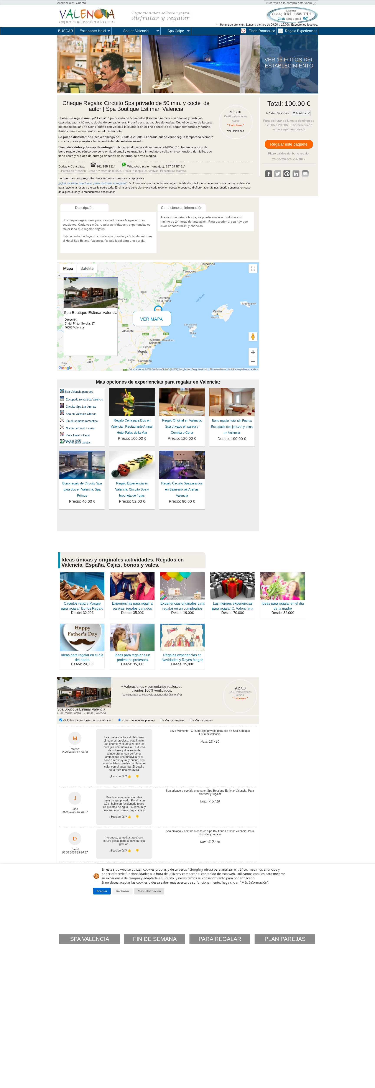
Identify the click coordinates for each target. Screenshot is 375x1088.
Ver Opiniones (235, 131)
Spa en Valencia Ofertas (81, 413)
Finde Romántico (262, 31)
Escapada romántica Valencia (84, 399)
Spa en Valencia (136, 31)
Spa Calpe (176, 31)
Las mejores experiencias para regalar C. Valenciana (232, 606)
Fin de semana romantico (82, 421)
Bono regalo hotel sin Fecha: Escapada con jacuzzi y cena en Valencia (232, 427)
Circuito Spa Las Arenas (81, 406)
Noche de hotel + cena (80, 428)
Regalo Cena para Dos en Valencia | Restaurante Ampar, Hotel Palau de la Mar (132, 426)
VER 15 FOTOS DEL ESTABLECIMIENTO (289, 63)
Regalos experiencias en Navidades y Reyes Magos (182, 657)
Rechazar (122, 891)
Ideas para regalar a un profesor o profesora (132, 657)
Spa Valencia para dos (79, 391)
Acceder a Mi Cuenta (71, 3)
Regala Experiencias (301, 31)
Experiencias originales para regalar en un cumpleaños (182, 606)
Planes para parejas (78, 442)
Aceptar (102, 891)
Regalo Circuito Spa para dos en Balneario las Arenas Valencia (182, 489)
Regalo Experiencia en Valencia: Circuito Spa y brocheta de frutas (132, 489)
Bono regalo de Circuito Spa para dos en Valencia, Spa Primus (82, 489)
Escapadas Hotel (93, 31)
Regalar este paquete (289, 144)
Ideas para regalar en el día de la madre (283, 606)
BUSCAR (65, 31)
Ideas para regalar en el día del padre (82, 657)
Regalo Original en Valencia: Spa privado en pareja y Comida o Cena (182, 426)
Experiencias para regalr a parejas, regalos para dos (132, 606)
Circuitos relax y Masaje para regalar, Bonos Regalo (82, 606)
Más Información (149, 891)
